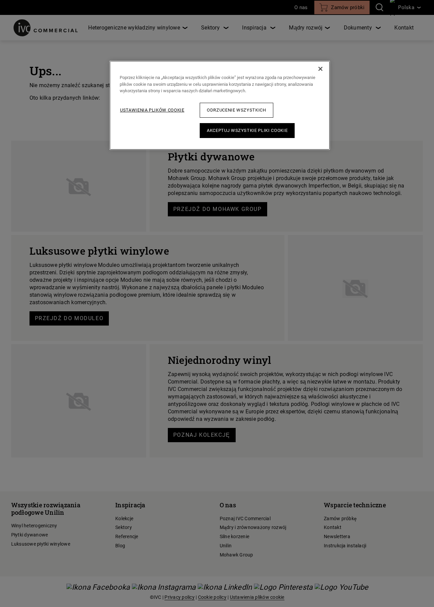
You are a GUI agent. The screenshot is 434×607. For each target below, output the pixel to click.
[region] (220, 105)
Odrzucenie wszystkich (236, 110)
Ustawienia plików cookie (152, 110)
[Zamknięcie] (320, 68)
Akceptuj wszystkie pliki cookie (247, 130)
